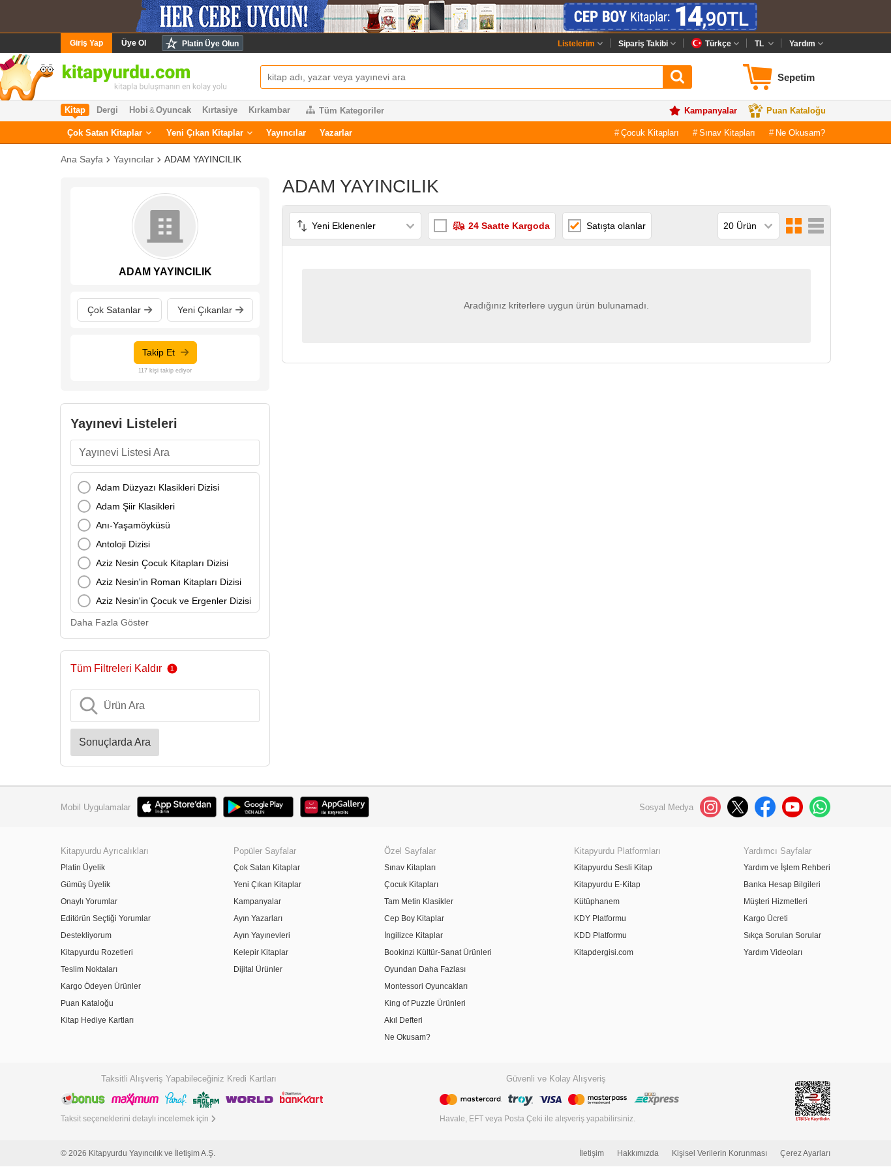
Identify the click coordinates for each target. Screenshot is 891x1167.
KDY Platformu (600, 918)
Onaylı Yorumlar (89, 901)
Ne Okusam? (800, 133)
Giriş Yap (86, 43)
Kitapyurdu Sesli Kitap (613, 867)
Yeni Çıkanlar (204, 310)
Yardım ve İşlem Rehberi (787, 867)
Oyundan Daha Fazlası (425, 969)
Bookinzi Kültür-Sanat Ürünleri (438, 952)
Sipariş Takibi (643, 43)
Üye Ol (133, 43)
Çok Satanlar (114, 310)
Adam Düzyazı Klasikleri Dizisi (157, 487)
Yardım (802, 43)
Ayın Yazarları (258, 918)
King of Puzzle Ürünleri (425, 1003)
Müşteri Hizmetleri (776, 901)
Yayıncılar (286, 133)
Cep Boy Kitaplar (414, 918)
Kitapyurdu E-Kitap (607, 884)
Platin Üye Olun (210, 43)
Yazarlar (336, 133)
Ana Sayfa (82, 159)
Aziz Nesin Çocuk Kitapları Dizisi (162, 563)
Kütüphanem (597, 901)
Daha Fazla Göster (109, 622)
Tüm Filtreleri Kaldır (116, 668)
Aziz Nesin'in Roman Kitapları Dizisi (168, 582)
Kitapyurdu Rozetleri (97, 952)
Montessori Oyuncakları (426, 986)
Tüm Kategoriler (351, 110)
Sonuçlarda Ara (115, 742)
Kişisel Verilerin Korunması (719, 1153)
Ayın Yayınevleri (262, 935)
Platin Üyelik (83, 867)
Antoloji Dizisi (123, 544)
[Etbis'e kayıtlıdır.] (812, 1100)
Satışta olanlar (616, 225)
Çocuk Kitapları (650, 133)
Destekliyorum (86, 935)
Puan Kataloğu (796, 110)
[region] (165, 542)
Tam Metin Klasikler (418, 901)
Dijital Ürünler (258, 969)
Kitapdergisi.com (603, 952)
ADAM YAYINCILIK (202, 159)
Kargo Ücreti (766, 918)
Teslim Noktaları (89, 969)
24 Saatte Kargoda (509, 225)
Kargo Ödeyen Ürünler (101, 986)
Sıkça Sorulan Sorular (782, 935)
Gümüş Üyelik (85, 884)
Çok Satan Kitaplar (104, 133)
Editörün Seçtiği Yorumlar (106, 918)
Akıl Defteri (403, 1020)
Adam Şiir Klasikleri (135, 506)
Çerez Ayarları (805, 1153)
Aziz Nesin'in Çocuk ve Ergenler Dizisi (173, 601)
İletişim (591, 1153)
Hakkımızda (638, 1153)
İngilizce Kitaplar (413, 935)
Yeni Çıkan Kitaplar (204, 133)
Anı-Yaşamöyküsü (133, 525)
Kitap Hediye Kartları (97, 1020)
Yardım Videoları (773, 952)
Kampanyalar (710, 110)
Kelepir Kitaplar (261, 952)
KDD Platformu (600, 935)
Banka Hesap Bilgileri (782, 884)
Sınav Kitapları (727, 133)
